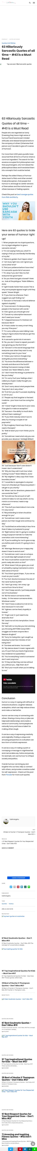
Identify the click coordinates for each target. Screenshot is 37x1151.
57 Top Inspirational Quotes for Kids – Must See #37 (17, 1060)
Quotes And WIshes (14, 39)
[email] (15, 1149)
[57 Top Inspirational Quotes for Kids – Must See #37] (18, 958)
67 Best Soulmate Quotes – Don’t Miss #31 (16, 1024)
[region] (18, 21)
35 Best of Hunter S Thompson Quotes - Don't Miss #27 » (19, 833)
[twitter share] (11, 887)
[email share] (14, 887)
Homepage (4, 39)
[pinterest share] (18, 887)
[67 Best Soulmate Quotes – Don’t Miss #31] (18, 925)
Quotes (4, 904)
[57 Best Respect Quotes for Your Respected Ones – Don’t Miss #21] (18, 1098)
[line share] (29, 887)
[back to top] (33, 1144)
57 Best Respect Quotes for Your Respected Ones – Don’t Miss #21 (17, 1116)
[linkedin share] (22, 887)
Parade (9, 775)
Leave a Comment (18, 878)
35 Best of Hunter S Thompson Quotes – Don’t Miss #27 (16, 984)
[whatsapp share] (25, 887)
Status (11, 904)
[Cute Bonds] (10, 2)
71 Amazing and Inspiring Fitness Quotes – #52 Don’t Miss (16, 1136)
